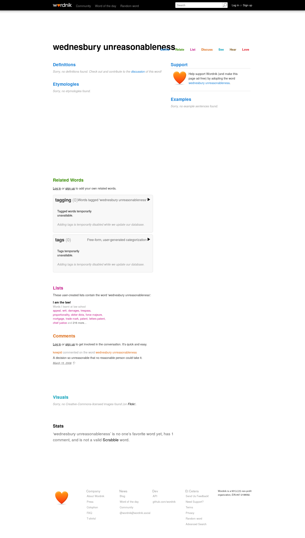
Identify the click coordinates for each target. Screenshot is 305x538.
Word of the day (105, 6)
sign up (70, 188)
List (192, 49)
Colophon (92, 507)
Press (90, 502)
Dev (155, 491)
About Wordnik (95, 496)
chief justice (60, 323)
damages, (74, 310)
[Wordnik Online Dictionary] (62, 5)
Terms (189, 507)
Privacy (190, 513)
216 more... (80, 323)
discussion (138, 71)
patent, (84, 318)
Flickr (131, 404)
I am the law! (62, 302)
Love (245, 49)
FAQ (89, 513)
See (221, 49)
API (155, 496)
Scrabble (111, 439)
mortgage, (59, 318)
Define (165, 49)
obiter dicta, (78, 315)
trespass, (86, 310)
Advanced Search (196, 524)
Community (83, 6)
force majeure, (94, 315)
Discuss (207, 49)
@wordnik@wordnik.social (135, 513)
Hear (233, 49)
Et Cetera (192, 491)
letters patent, (97, 318)
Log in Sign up (242, 5)
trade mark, (73, 318)
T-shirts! (91, 518)
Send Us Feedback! (197, 496)
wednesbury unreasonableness (209, 83)
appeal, (57, 310)
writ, (65, 310)
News (123, 491)
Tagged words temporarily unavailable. (74, 213)
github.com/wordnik (164, 502)
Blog (122, 496)
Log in (57, 188)
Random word (129, 6)
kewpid (57, 352)
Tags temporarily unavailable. (68, 253)
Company (93, 491)
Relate (179, 49)
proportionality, (62, 315)
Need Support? (195, 502)
